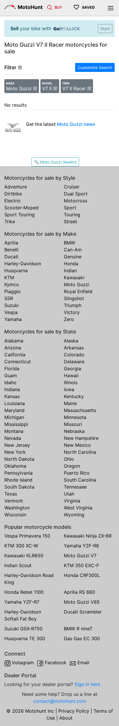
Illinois (70, 382)
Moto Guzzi (76, 284)
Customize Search (95, 67)
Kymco (11, 284)
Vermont (13, 501)
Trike (9, 221)
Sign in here (87, 684)
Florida (11, 368)
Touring (72, 214)
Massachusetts (80, 410)
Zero (69, 319)
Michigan (14, 417)
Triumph (72, 305)
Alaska (71, 341)
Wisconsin (15, 515)
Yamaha (13, 319)
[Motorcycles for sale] (49, 7)
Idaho (10, 382)
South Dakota (19, 487)
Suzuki (11, 305)
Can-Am (73, 250)
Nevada (12, 438)
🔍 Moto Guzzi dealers (55, 161)
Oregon (72, 466)
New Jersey (17, 445)
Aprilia (11, 243)
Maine (70, 403)
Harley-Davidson (22, 263)
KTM (9, 277)
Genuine (72, 256)
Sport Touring (19, 214)
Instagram (23, 662)
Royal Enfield (78, 291)
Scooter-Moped (21, 207)
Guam (10, 375)
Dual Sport (76, 194)
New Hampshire (81, 438)
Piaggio (12, 291)
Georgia (72, 368)
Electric (12, 201)
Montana (13, 431)
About (65, 718)
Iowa (69, 389)
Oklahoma (15, 466)
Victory (72, 312)
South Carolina (80, 480)
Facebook (55, 662)
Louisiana (14, 403)
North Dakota (19, 459)
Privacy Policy (73, 711)
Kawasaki (74, 277)
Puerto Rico (77, 473)
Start (105, 28)
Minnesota (75, 417)
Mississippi (16, 424)
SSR (8, 298)
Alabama (13, 341)
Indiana (12, 389)
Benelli (11, 250)
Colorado (74, 354)
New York (15, 452)
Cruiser (71, 187)
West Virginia (78, 508)
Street (70, 221)
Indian (70, 270)
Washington (17, 508)
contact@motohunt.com (59, 701)
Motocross (75, 201)
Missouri (73, 424)
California (14, 354)
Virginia (72, 501)
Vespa (11, 312)
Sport (70, 207)
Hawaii (71, 375)
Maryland (14, 410)
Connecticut (17, 361)
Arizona (12, 348)
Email (83, 662)
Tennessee (75, 487)
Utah (69, 494)
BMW (69, 243)
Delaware (74, 361)
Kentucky (74, 396)
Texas (10, 494)
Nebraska (74, 431)
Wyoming (74, 515)
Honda (71, 263)
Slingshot (74, 298)
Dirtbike (13, 194)
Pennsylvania (18, 473)
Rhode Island (18, 480)
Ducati (11, 256)
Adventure (15, 187)
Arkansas (74, 348)
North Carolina (80, 452)
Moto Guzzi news (76, 124)
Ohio (69, 459)
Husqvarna (16, 270)
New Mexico (77, 445)
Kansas (12, 396)
